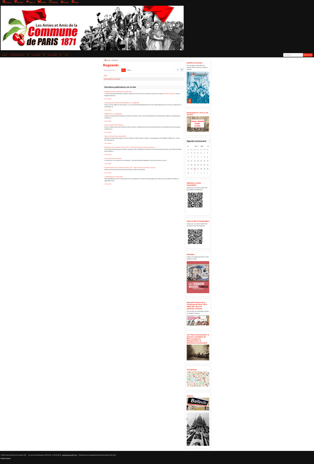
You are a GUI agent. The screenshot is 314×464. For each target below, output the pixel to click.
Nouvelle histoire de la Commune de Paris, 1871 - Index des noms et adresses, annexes (129, 167)
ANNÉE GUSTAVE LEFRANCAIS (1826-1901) (118, 91)
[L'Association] (42, 55)
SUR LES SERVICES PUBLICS (113, 125)
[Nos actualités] (59, 55)
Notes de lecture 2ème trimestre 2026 (115, 136)
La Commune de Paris (17, 55)
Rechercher (308, 55)
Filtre (123, 70)
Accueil (4, 55)
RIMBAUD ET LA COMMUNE (113, 114)
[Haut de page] (311, 461)
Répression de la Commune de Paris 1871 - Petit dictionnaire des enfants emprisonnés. (129, 147)
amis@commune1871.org (69, 455)
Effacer (129, 70)
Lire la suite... (108, 99)
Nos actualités (52, 55)
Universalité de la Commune (112, 79)
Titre (105, 75)
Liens (66, 55)
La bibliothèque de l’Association (113, 176)
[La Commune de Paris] (26, 55)
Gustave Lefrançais (169, 93)
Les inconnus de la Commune (113, 158)
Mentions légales (6, 458)
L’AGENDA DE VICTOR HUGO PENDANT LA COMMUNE (121, 103)
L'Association (36, 55)
